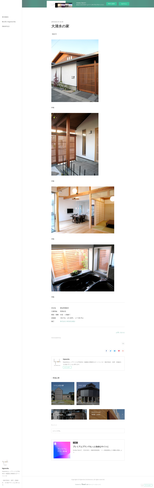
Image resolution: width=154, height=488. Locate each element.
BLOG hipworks (9, 22)
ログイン (124, 4)
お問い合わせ (120, 332)
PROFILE (6, 26)
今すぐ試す (111, 4)
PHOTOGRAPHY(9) (56, 338)
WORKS (5, 17)
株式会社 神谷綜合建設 (67, 321)
